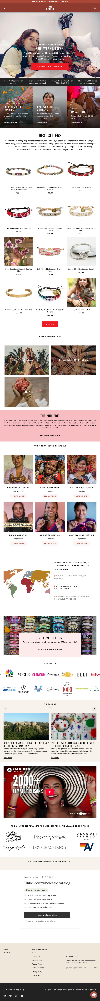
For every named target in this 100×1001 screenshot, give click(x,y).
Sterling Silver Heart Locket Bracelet (81, 269)
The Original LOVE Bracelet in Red (19, 228)
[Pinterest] (10, 996)
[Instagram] (16, 996)
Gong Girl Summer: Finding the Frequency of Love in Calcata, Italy (26, 744)
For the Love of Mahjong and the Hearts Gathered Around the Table (73, 744)
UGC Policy (36, 975)
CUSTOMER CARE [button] (39, 949)
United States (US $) (15, 990)
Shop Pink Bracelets (50, 435)
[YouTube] (22, 996)
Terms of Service (38, 968)
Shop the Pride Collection (50, 67)
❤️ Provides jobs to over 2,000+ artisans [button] (71, 572)
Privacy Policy (37, 972)
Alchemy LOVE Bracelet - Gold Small (19, 310)
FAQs (34, 953)
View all (50, 324)
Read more (8, 757)
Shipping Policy (37, 960)
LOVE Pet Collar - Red (81, 310)
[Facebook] (5, 996)
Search (71, 990)
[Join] (94, 967)
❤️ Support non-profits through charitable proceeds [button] (71, 603)
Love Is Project (54, 990)
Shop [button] (6, 949)
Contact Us (36, 956)
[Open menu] (7, 7)
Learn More (18, 496)
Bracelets (7, 953)
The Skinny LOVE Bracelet (81, 187)
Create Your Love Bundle (50, 650)
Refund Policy (37, 964)
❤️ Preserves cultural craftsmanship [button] (66, 592)
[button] (93, 994)
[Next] (94, 709)
